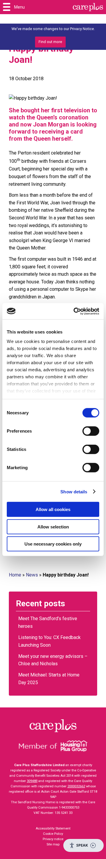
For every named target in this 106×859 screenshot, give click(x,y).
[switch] (90, 431)
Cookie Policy (53, 834)
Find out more (50, 42)
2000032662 (76, 786)
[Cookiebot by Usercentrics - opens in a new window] (74, 311)
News (32, 575)
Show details (73, 491)
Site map (53, 844)
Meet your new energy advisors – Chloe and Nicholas (52, 660)
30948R (32, 781)
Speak (82, 845)
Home (15, 575)
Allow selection (53, 526)
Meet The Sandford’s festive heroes (47, 622)
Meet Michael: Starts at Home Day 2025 (49, 678)
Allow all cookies (53, 509)
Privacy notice (53, 839)
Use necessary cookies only (53, 543)
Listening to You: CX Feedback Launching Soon (49, 641)
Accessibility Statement (53, 828)
